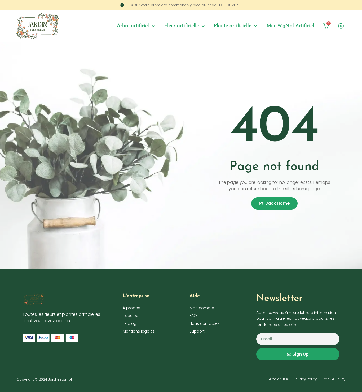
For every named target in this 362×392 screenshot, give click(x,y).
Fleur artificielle (181, 26)
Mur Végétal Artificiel (290, 26)
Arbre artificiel (133, 26)
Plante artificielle (232, 26)
